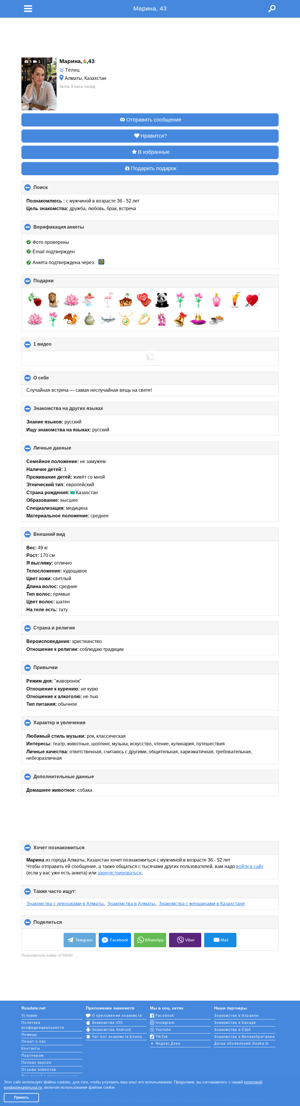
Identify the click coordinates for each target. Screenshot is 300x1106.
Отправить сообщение (153, 120)
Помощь (29, 1035)
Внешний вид (59, 536)
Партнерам (32, 1055)
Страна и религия (63, 630)
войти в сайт (249, 866)
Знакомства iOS (107, 1023)
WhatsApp (154, 940)
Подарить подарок (153, 168)
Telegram (84, 940)
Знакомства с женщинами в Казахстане (202, 903)
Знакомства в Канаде (235, 1023)
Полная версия (36, 1063)
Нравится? (154, 136)
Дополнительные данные (73, 778)
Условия (29, 1016)
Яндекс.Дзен (168, 1043)
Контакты (30, 1048)
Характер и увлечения (69, 725)
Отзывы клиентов (38, 1070)
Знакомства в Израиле (236, 1016)
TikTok (162, 1037)
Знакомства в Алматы (131, 903)
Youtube (163, 1030)
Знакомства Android (111, 1030)
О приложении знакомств (117, 1016)
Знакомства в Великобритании (244, 1037)
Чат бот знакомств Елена (117, 1037)
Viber (190, 940)
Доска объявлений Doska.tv (241, 1043)
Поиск (50, 189)
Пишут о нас (33, 1041)
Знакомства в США (232, 1030)
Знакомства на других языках (78, 410)
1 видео (52, 346)
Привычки (55, 669)
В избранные (154, 152)
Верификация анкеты (68, 229)
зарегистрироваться (120, 872)
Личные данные (62, 450)
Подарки (53, 283)
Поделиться (57, 924)
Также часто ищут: (64, 893)
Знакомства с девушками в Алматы (65, 903)
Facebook (119, 940)
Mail (224, 940)
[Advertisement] (150, 35)
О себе (51, 380)
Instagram (165, 1023)
